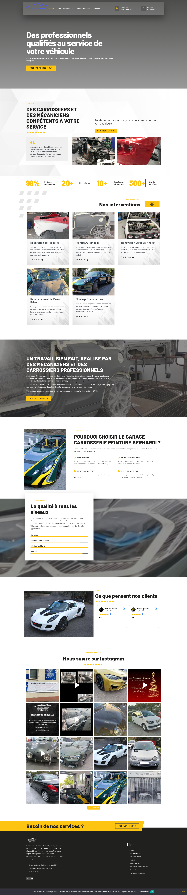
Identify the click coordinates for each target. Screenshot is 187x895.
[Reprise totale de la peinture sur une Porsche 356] (76, 685)
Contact (97, 8)
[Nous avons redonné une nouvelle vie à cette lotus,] (76, 787)
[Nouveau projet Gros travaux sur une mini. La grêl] (110, 719)
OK (152, 892)
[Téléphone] (117, 8)
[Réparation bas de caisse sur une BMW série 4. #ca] (76, 753)
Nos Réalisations (83, 8)
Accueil (51, 8)
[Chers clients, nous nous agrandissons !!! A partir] (42, 685)
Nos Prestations (64, 8)
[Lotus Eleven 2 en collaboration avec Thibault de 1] (110, 787)
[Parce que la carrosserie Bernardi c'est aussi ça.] (42, 753)
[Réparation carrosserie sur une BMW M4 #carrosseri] (110, 685)
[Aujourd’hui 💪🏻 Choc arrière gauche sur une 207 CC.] (42, 787)
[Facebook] (31, 878)
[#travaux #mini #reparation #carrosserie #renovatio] (76, 719)
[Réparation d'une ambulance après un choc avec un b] (144, 719)
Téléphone (124, 7)
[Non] (183, 891)
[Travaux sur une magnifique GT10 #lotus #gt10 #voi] (110, 753)
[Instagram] (28, 878)
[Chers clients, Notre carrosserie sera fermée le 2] (42, 719)
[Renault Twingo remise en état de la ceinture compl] (144, 753)
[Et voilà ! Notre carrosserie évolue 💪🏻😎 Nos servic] (144, 787)
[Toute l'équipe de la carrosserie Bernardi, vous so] (144, 685)
